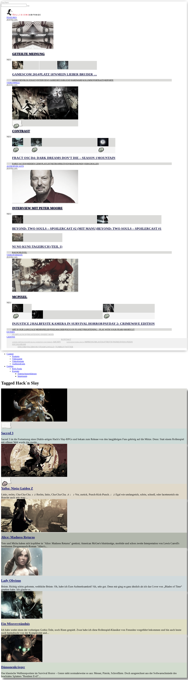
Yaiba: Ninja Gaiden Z (17, 488)
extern (11, 332)
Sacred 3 (7, 433)
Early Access (19, 163)
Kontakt (66, 339)
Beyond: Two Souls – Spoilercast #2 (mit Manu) (54, 228)
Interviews (43, 80)
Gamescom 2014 (25, 74)
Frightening (33, 334)
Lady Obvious (11, 580)
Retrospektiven (60, 163)
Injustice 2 (22, 323)
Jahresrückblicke (60, 80)
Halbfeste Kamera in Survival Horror (67, 323)
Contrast (21, 131)
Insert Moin (47, 334)
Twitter (68, 347)
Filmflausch (19, 334)
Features (12, 17)
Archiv (57, 342)
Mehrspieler (43, 329)
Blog (26, 80)
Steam (41, 347)
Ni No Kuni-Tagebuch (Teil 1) (37, 246)
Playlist (46, 163)
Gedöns (11, 337)
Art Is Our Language (24, 329)
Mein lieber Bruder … (77, 74)
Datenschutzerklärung (75, 342)
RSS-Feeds (127, 342)
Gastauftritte (104, 342)
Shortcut (129, 329)
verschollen (91, 163)
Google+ (50, 347)
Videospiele (13, 82)
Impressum (90, 342)
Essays (33, 80)
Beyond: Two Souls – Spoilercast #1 (129, 228)
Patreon (117, 342)
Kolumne (88, 80)
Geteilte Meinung (28, 54)
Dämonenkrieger (13, 667)
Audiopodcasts (15, 166)
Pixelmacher (57, 329)
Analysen (17, 80)
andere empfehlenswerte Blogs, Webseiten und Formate (32, 342)
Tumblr (59, 347)
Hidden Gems (34, 163)
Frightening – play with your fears (103, 329)
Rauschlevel (19, 252)
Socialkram (19, 344)
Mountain (106, 158)
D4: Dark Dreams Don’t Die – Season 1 (64, 158)
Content (10, 354)
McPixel (19, 297)
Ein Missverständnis (15, 624)
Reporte (108, 80)
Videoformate (15, 255)
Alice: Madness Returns (18, 537)
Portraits (98, 80)
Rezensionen (76, 163)
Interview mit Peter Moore (37, 208)
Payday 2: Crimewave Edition (129, 323)
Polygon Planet (74, 329)
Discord (22, 347)
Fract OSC (21, 158)
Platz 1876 (48, 74)
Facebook (32, 347)
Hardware (76, 80)
